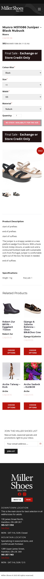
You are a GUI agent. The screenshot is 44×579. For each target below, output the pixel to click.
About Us (17, 500)
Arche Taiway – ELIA (11, 385)
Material (6, 103)
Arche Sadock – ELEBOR (32, 385)
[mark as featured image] (6, 194)
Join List (11, 451)
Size (4, 79)
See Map (5, 528)
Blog (28, 500)
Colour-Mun (8, 67)
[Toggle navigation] (39, 9)
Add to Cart (22, 123)
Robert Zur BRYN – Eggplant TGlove (8, 325)
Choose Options (11, 351)
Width (5, 91)
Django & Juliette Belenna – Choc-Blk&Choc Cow (32, 327)
